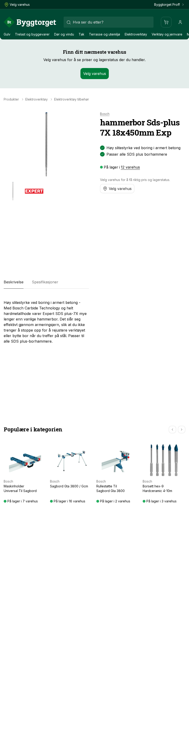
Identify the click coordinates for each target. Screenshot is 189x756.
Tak (81, 34)
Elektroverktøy (136, 34)
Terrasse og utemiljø (104, 34)
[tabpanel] (46, 320)
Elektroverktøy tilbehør (71, 99)
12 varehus (130, 167)
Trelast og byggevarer (32, 34)
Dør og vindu (64, 34)
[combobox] (109, 22)
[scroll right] (181, 429)
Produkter (11, 99)
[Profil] (180, 22)
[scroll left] (172, 429)
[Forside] (30, 22)
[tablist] (46, 282)
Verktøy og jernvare (167, 34)
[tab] (14, 282)
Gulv (7, 34)
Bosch (104, 114)
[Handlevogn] (166, 22)
